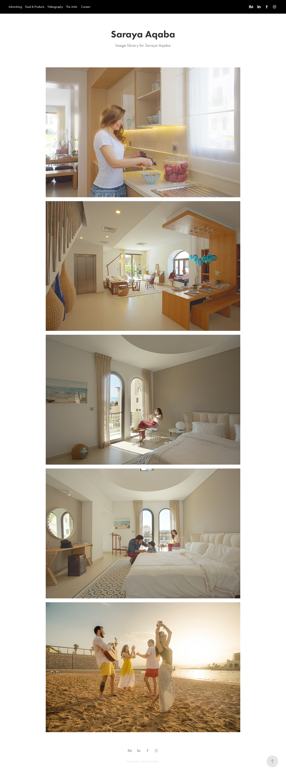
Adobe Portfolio (150, 761)
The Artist (71, 7)
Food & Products (34, 7)
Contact (85, 7)
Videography (55, 7)
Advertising (15, 7)
